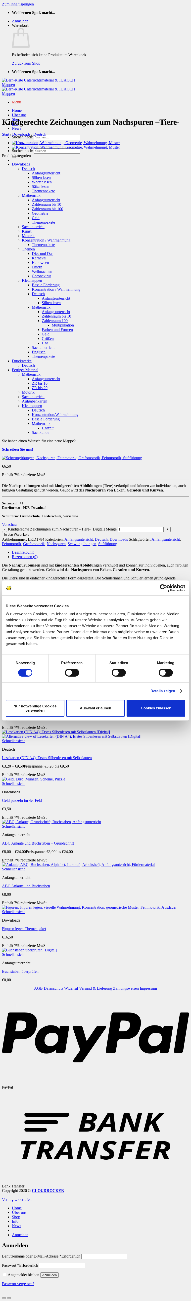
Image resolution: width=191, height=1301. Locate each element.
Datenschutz (53, 988)
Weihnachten (42, 271)
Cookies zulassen (156, 708)
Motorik (28, 236)
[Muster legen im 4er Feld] (66, 143)
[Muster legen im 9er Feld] (66, 147)
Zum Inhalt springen (18, 4)
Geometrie (40, 213)
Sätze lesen (40, 186)
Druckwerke (22, 361)
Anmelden (49, 1275)
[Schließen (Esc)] (19, 1293)
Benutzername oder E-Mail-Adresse (41, 1256)
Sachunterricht (33, 227)
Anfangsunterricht (46, 173)
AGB (38, 988)
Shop (16, 1217)
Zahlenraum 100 (55, 321)
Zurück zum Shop (26, 63)
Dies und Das (42, 253)
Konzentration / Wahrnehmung (46, 240)
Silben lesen (41, 177)
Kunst (26, 231)
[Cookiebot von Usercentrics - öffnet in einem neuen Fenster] (163, 588)
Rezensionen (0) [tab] (25, 557)
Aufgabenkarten (34, 401)
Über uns (19, 115)
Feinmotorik (11, 544)
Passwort (20, 1265)
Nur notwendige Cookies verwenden (34, 708)
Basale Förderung (46, 285)
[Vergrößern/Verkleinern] (4, 1293)
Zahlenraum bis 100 (47, 209)
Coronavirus (41, 276)
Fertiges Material (25, 370)
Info (15, 1221)
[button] (20, 21)
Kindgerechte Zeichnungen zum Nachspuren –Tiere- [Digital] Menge (62, 529)
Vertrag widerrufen (17, 1199)
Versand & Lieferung (95, 988)
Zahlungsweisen (126, 988)
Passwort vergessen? (18, 1284)
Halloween (40, 262)
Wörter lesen (42, 182)
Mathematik (31, 195)
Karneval (39, 258)
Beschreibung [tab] (23, 552)
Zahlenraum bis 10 (46, 204)
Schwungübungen (82, 544)
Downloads (21, 134)
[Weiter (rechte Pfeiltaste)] (9, 1298)
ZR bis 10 (40, 383)
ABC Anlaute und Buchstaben (26, 886)
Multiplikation (63, 325)
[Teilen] (14, 1293)
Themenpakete (43, 191)
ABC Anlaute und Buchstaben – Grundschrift (38, 843)
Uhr (45, 343)
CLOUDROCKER (48, 1190)
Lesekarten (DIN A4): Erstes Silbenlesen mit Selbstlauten (47, 758)
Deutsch (39, 134)
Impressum (148, 988)
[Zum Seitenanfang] (4, 1196)
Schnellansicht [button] (13, 741)
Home (17, 110)
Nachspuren (56, 544)
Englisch (39, 352)
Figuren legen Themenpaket (24, 929)
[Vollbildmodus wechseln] (9, 1293)
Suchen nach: (22, 137)
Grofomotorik (34, 544)
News (16, 128)
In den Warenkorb (16, 534)
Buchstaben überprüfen (20, 971)
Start (5, 134)
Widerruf (71, 988)
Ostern (37, 267)
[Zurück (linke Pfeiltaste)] (4, 1298)
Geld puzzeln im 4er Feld (22, 800)
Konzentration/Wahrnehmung (55, 414)
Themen (28, 249)
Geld (36, 218)
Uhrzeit (47, 428)
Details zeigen (162, 691)
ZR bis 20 (40, 388)
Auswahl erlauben (95, 708)
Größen (48, 338)
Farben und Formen (57, 329)
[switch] (72, 673)
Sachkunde (40, 432)
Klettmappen (32, 280)
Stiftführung (107, 544)
